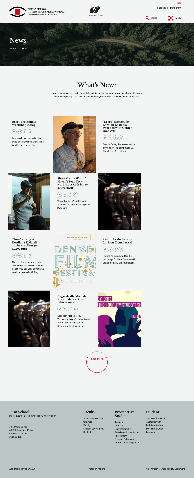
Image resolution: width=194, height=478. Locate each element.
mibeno (101, 469)
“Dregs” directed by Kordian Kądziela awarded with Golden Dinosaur (117, 126)
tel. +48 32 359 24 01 (19, 433)
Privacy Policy (151, 469)
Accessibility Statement (173, 469)
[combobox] (154, 18)
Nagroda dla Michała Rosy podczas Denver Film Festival (72, 299)
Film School (19, 412)
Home (13, 48)
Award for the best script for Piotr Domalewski (119, 241)
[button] (97, 362)
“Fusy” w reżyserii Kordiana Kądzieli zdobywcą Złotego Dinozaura (24, 244)
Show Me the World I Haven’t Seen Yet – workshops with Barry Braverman (72, 183)
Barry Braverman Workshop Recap (24, 123)
